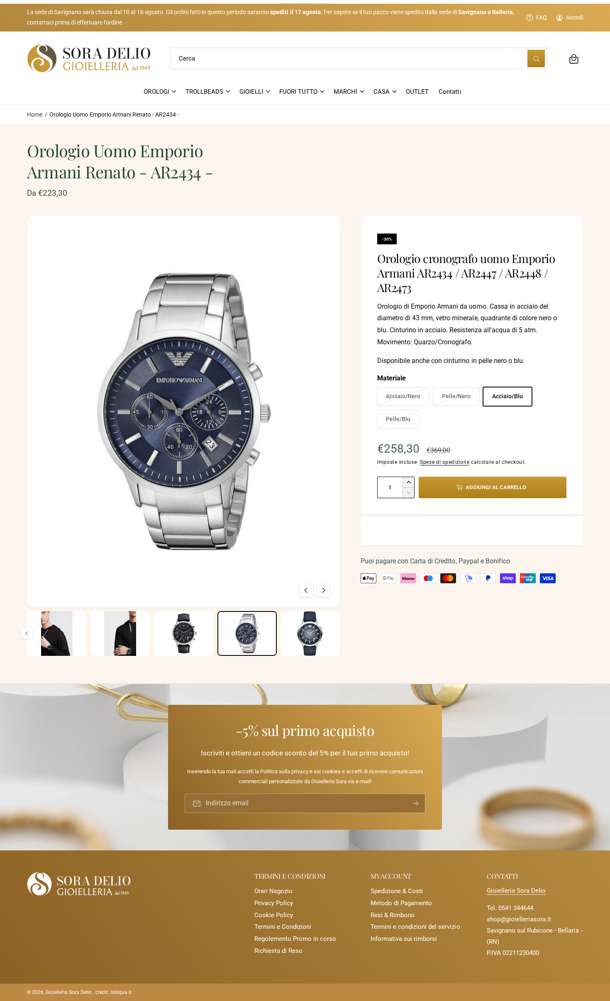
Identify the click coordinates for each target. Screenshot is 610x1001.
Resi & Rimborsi (393, 915)
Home (34, 114)
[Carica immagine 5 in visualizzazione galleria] (120, 633)
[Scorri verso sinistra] (306, 590)
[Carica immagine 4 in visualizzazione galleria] (56, 633)
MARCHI (345, 91)
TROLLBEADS (204, 91)
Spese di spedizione (444, 462)
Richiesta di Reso (278, 951)
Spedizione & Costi (397, 891)
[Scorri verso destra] (323, 590)
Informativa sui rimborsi (404, 939)
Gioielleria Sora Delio (516, 890)
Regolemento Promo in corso (295, 939)
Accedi (574, 17)
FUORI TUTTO (298, 91)
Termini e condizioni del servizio (415, 926)
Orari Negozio (273, 891)
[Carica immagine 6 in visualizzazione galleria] (183, 633)
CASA (381, 91)
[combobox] (359, 59)
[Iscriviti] (416, 803)
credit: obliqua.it (113, 992)
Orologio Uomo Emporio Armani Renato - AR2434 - (114, 114)
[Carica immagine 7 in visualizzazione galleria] (247, 633)
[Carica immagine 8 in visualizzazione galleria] (310, 633)
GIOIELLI (251, 91)
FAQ (541, 17)
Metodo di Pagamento (401, 903)
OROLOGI (156, 91)
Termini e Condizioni (282, 926)
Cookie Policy (273, 915)
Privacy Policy (273, 903)
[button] (574, 59)
